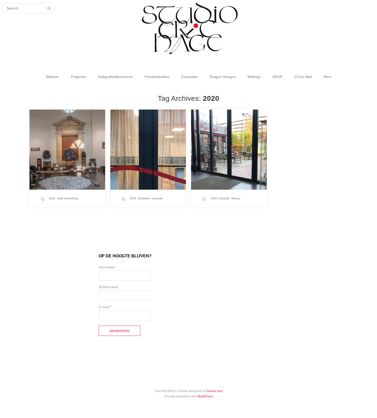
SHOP (277, 77)
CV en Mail (303, 77)
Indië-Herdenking (67, 198)
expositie (157, 198)
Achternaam (108, 287)
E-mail (105, 307)
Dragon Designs (223, 77)
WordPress (205, 396)
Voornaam (107, 267)
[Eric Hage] (188, 28)
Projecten (78, 77)
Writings (254, 77)
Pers (327, 77)
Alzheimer (144, 198)
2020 (52, 198)
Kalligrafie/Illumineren (115, 77)
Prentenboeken (157, 77)
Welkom (52, 77)
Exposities (189, 77)
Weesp (235, 198)
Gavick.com (214, 391)
